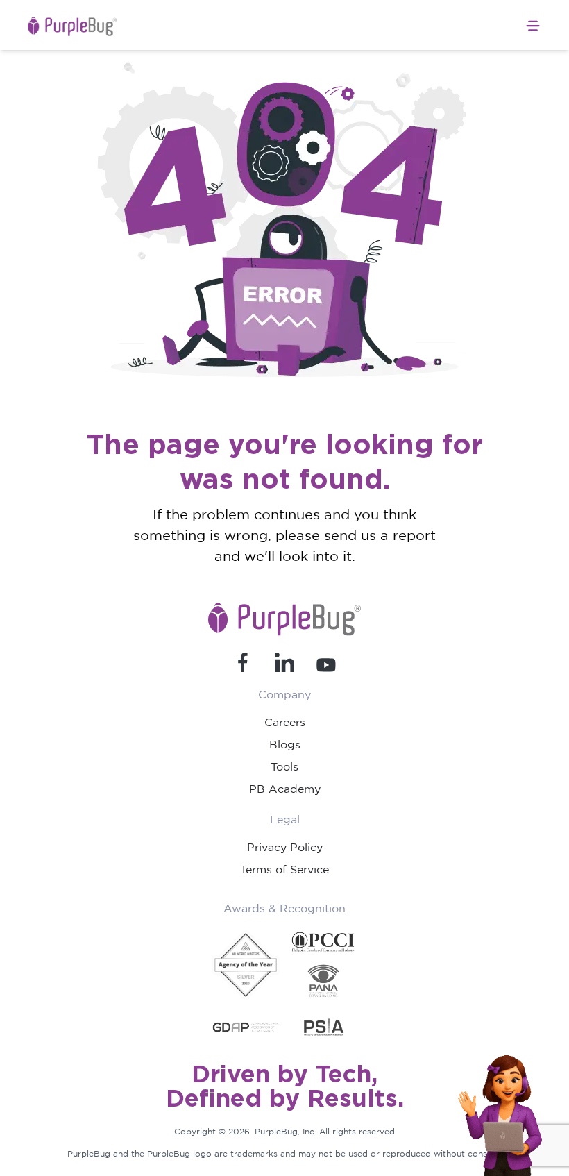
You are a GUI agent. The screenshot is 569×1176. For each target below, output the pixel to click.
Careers (284, 722)
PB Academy (285, 788)
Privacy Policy (285, 847)
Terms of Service (284, 869)
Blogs (284, 744)
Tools (284, 766)
